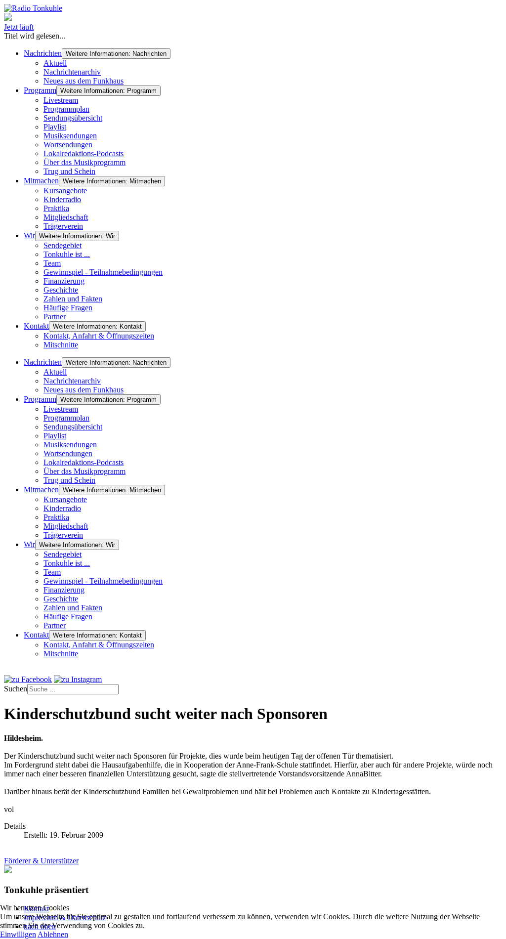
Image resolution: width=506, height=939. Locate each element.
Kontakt (36, 326)
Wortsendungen (67, 144)
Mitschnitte (60, 345)
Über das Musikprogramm (84, 162)
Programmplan (66, 109)
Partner (54, 316)
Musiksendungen (70, 135)
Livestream (60, 100)
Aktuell (55, 63)
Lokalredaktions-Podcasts (83, 153)
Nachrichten (43, 53)
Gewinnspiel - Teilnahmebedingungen (103, 272)
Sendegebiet (62, 245)
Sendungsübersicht (72, 118)
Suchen (15, 688)
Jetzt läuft (19, 27)
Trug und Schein (69, 171)
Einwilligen (18, 934)
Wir (29, 235)
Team (52, 263)
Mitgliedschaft (65, 217)
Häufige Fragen (67, 307)
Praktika (56, 208)
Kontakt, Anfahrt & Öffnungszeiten (98, 336)
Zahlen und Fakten (72, 299)
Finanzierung (63, 281)
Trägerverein (63, 226)
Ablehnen (53, 934)
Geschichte (60, 290)
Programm (40, 90)
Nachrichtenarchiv (72, 72)
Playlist (54, 127)
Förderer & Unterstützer (41, 860)
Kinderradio (62, 199)
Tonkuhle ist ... (66, 254)
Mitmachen (41, 180)
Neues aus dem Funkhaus (83, 81)
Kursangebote (65, 190)
